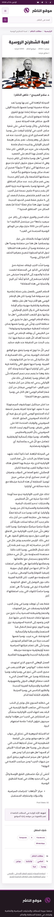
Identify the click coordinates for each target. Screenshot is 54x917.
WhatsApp (40, 843)
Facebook (41, 838)
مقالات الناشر (36, 31)
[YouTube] (38, 2)
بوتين (18, 861)
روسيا (43, 867)
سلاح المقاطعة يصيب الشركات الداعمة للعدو (27, 877)
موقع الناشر (42, 10)
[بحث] (5, 20)
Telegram (23, 838)
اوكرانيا (29, 861)
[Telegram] (42, 2)
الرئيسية (48, 31)
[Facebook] (50, 2)
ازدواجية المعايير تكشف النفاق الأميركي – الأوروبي (26, 873)
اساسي (40, 861)
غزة (34, 867)
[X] (46, 2)
